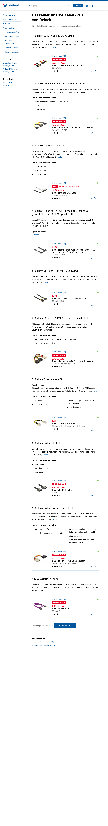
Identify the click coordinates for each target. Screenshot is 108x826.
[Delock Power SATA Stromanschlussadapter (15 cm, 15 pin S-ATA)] (65, 125)
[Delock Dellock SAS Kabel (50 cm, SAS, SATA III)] (65, 190)
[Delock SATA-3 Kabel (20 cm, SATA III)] (65, 488)
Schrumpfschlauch (12, 52)
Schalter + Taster (11, 48)
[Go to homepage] (11, 5)
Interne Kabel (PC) (12, 32)
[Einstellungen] (68, 5)
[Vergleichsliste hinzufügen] (88, 71)
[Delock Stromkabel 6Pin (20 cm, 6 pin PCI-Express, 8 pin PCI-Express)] (65, 423)
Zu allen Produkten (65, 626)
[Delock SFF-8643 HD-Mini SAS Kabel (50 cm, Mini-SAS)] (65, 298)
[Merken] (92, 71)
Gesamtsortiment (10, 15)
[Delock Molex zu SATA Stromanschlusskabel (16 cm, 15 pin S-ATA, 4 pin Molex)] (65, 359)
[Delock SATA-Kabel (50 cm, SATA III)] (65, 606)
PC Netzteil (7, 86)
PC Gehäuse (7, 83)
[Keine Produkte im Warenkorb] (102, 5)
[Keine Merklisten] (97, 5)
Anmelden (77, 6)
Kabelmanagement (12, 37)
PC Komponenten (9, 19)
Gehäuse (6, 24)
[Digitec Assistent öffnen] (87, 5)
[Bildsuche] (59, 6)
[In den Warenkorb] (95, 71)
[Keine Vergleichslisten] (92, 5)
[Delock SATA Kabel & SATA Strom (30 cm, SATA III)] (65, 63)
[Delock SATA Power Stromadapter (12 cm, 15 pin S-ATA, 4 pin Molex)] (65, 559)
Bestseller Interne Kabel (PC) (43, 642)
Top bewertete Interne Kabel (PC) (45, 645)
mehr (55, 47)
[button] (83, 26)
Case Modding (8, 28)
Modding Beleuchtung (9, 42)
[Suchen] (29, 6)
